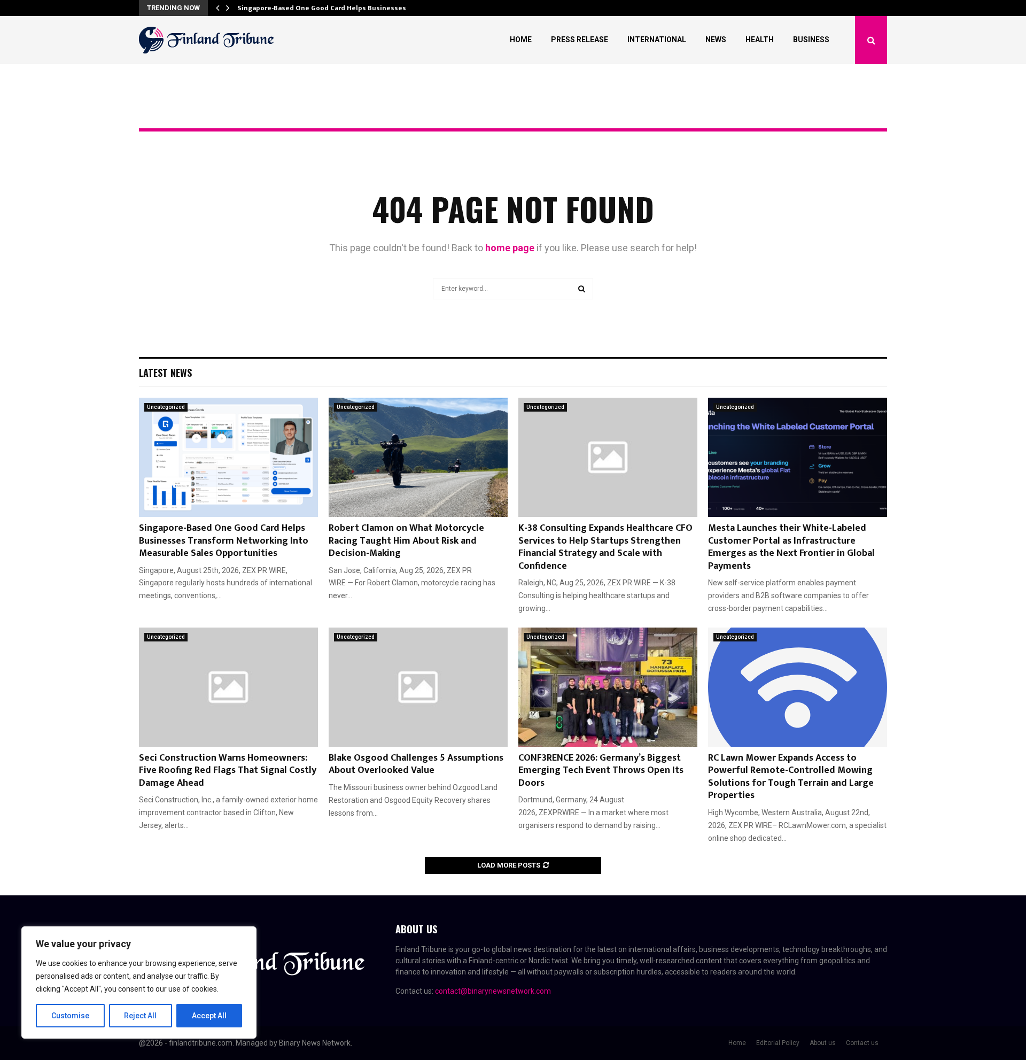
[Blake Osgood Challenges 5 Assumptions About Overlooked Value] (418, 687)
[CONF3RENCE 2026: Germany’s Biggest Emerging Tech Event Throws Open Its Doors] (607, 687)
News (715, 39)
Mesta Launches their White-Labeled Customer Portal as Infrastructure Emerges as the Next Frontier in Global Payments (791, 547)
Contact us (862, 1043)
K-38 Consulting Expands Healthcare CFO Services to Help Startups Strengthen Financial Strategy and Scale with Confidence (605, 547)
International (656, 39)
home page (509, 247)
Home (521, 39)
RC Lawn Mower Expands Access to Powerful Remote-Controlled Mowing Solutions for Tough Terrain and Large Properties (791, 776)
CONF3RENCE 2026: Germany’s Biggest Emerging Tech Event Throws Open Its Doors (600, 770)
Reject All (140, 1015)
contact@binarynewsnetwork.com (493, 991)
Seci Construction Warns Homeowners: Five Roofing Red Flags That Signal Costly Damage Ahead (227, 770)
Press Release (579, 39)
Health (759, 39)
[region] (138, 982)
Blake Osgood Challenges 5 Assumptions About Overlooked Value (416, 764)
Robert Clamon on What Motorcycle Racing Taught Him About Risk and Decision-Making (406, 540)
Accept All (209, 1015)
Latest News (165, 373)
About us (823, 1043)
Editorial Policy (777, 1043)
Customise (70, 1015)
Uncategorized (166, 407)
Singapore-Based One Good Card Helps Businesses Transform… (343, 8)
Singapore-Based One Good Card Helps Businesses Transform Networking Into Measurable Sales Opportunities (223, 540)
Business (811, 39)
